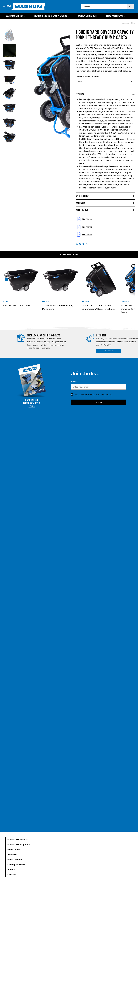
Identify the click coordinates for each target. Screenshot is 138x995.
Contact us (57, 345)
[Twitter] (86, 243)
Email (74, 381)
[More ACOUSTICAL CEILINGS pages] (24, 16)
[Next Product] (131, 279)
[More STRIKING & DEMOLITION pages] (98, 16)
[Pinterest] (83, 243)
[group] (69, 287)
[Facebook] (80, 243)
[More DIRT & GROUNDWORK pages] (124, 16)
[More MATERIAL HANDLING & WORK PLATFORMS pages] (68, 16)
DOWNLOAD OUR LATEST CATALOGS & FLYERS (31, 403)
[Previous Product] (6, 279)
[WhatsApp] (77, 243)
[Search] (130, 6)
